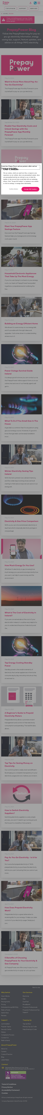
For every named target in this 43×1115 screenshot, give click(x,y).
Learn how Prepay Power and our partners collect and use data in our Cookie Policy (19, 167)
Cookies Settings (13, 188)
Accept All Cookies (30, 189)
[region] (21, 179)
